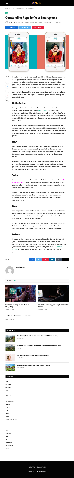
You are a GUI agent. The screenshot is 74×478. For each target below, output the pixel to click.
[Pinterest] (7, 95)
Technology (9, 451)
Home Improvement (11, 419)
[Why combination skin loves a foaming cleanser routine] (10, 357)
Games (7, 413)
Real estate (9, 442)
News (7, 436)
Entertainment (10, 401)
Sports (7, 448)
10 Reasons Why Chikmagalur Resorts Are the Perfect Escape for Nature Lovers (39, 345)
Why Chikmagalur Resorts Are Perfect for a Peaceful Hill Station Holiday (37, 336)
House (7, 422)
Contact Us (31, 467)
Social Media (9, 445)
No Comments (48, 22)
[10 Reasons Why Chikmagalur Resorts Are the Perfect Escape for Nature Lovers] (10, 347)
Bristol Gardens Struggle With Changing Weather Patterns (33, 365)
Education (8, 399)
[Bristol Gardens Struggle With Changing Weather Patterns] (10, 367)
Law (7, 428)
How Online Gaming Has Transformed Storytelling (17, 306)
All (7, 13)
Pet (6, 439)
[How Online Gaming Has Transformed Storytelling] (20, 293)
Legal (7, 430)
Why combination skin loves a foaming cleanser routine (33, 355)
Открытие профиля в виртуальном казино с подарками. (18, 316)
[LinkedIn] (7, 91)
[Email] (7, 100)
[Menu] (7, 3)
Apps (7, 381)
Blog (7, 390)
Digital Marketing (10, 396)
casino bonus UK (43, 110)
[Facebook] (7, 82)
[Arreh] (37, 3)
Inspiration (9, 425)
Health (7, 416)
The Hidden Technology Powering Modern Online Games (53, 306)
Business (8, 393)
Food (7, 410)
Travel (7, 454)
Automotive (9, 387)
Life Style (8, 433)
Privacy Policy (41, 467)
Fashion (8, 404)
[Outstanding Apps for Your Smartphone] (37, 52)
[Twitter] (7, 86)
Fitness (8, 407)
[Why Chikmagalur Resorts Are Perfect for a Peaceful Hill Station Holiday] (10, 338)
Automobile (9, 384)
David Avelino (14, 22)
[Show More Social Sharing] (46, 27)
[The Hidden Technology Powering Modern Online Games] (53, 293)
